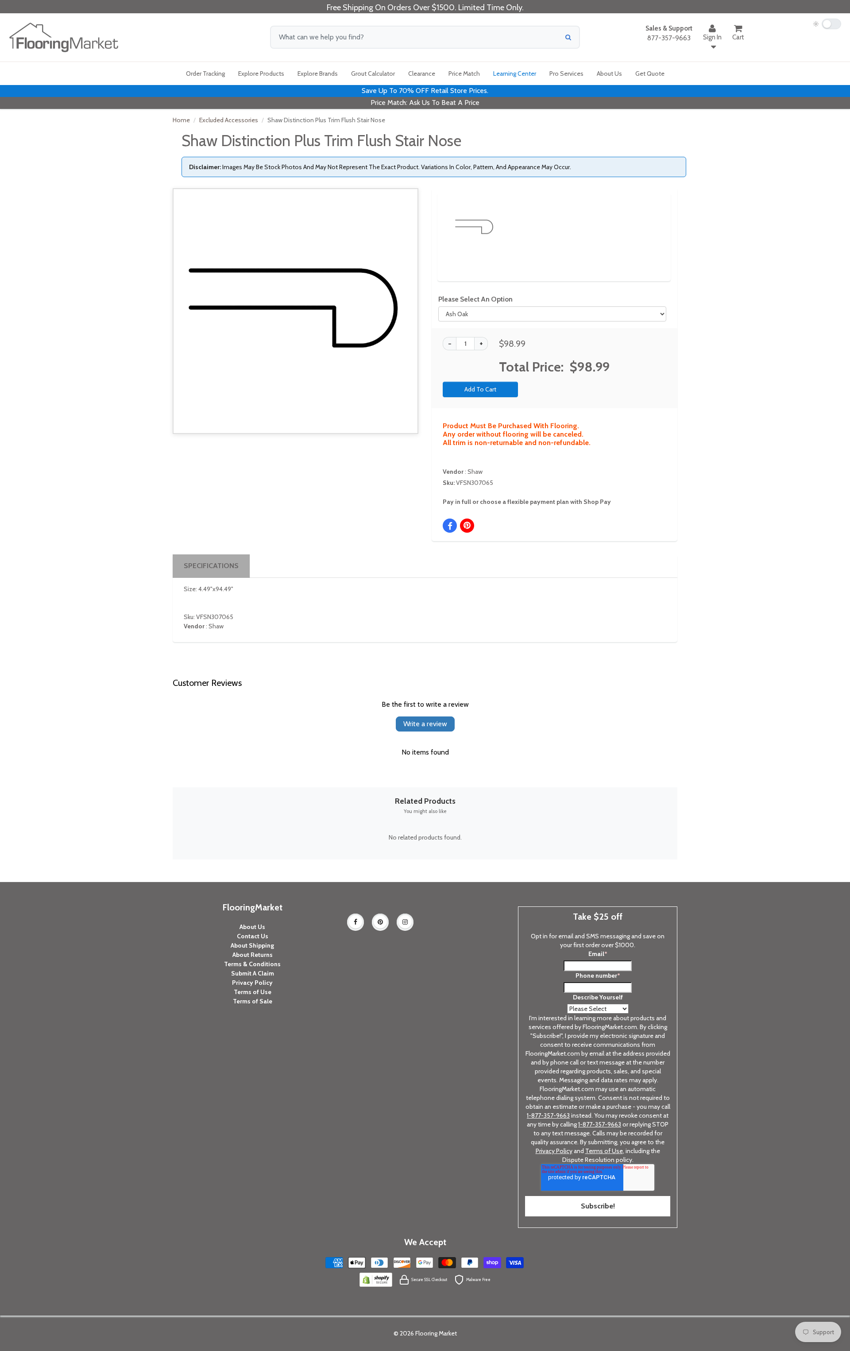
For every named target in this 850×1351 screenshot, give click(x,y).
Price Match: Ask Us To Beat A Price (425, 102)
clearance (421, 73)
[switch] (827, 24)
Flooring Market (436, 1333)
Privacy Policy (252, 983)
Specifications (211, 565)
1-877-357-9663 (548, 1115)
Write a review (425, 724)
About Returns (252, 955)
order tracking (205, 73)
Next (649, 219)
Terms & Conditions (252, 964)
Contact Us (252, 936)
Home (181, 120)
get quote (650, 73)
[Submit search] (568, 37)
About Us (252, 927)
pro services (566, 73)
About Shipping (252, 945)
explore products (261, 73)
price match (464, 73)
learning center (514, 73)
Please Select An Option (475, 299)
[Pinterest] (380, 922)
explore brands (318, 73)
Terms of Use (252, 992)
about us (609, 73)
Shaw (475, 472)
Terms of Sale (252, 1001)
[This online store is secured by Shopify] (375, 1279)
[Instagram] (405, 922)
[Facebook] (355, 922)
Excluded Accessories (228, 120)
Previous (439, 219)
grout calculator (373, 73)
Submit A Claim (252, 973)
